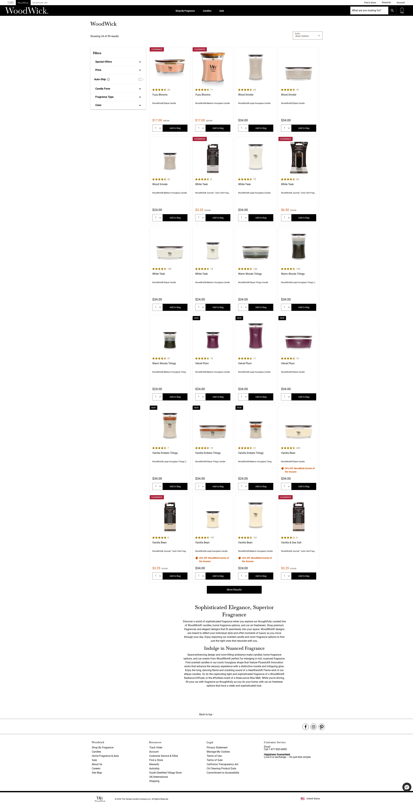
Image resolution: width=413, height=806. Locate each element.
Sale (221, 11)
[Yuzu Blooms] (170, 90)
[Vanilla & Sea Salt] (298, 538)
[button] (401, 2)
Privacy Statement (217, 747)
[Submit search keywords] (392, 10)
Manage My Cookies (218, 751)
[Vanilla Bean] (298, 449)
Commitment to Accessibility (223, 772)
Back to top (206, 714)
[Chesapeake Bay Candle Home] (40, 3)
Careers (96, 768)
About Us (97, 764)
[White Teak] (213, 180)
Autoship (154, 768)
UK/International (158, 776)
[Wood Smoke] (256, 90)
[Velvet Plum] (213, 359)
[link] (370, 2)
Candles (207, 11)
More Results (234, 589)
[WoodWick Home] (23, 3)
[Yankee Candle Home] (10, 3)
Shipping (154, 781)
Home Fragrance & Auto (105, 755)
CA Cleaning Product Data (221, 768)
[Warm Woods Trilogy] (256, 269)
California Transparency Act (222, 764)
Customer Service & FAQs (163, 755)
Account (154, 751)
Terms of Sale (214, 760)
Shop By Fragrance (185, 11)
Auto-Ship (100, 79)
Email (267, 746)
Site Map (97, 772)
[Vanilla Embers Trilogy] (170, 449)
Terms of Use (214, 755)
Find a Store (156, 760)
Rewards (154, 764)
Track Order (155, 747)
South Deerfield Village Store (165, 772)
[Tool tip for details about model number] (108, 79)
